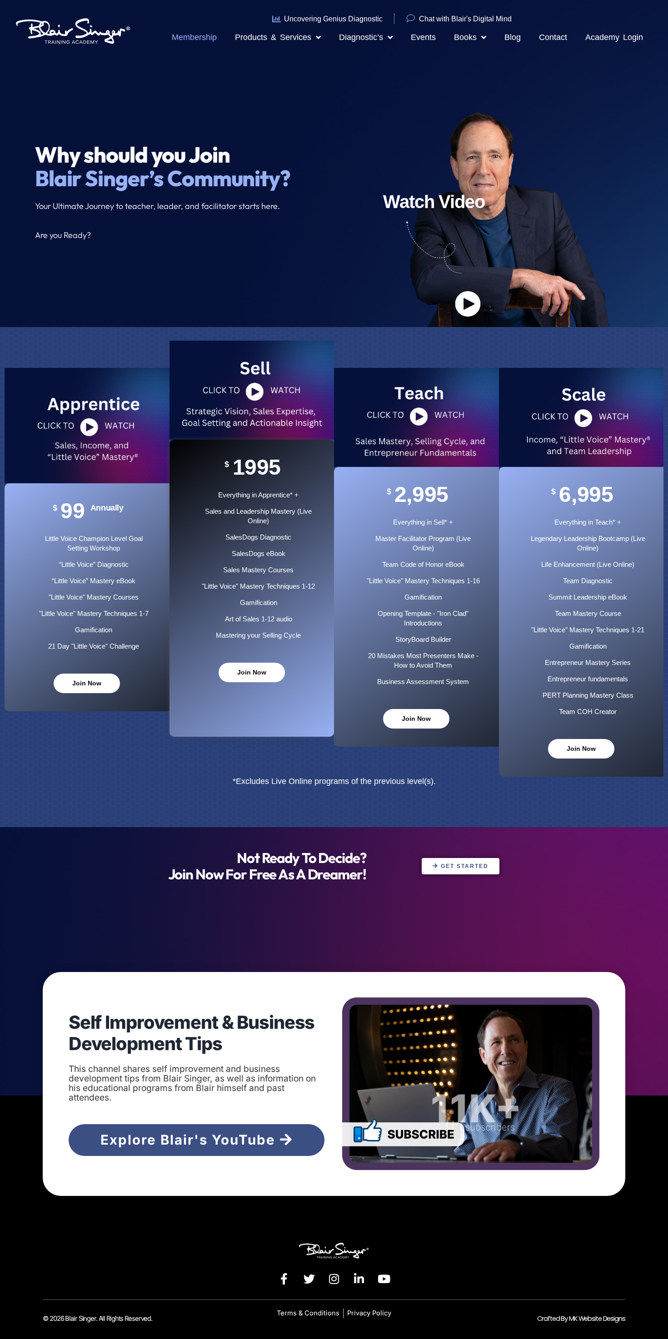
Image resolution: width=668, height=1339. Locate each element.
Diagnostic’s (361, 37)
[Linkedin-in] (359, 1279)
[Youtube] (384, 1279)
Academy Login (614, 37)
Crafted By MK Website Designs (581, 1318)
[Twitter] (309, 1279)
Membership (194, 37)
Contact (553, 37)
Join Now (86, 683)
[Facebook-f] (284, 1279)
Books (465, 37)
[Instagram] (334, 1279)
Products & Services (273, 37)
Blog (512, 37)
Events (423, 37)
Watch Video (434, 202)
